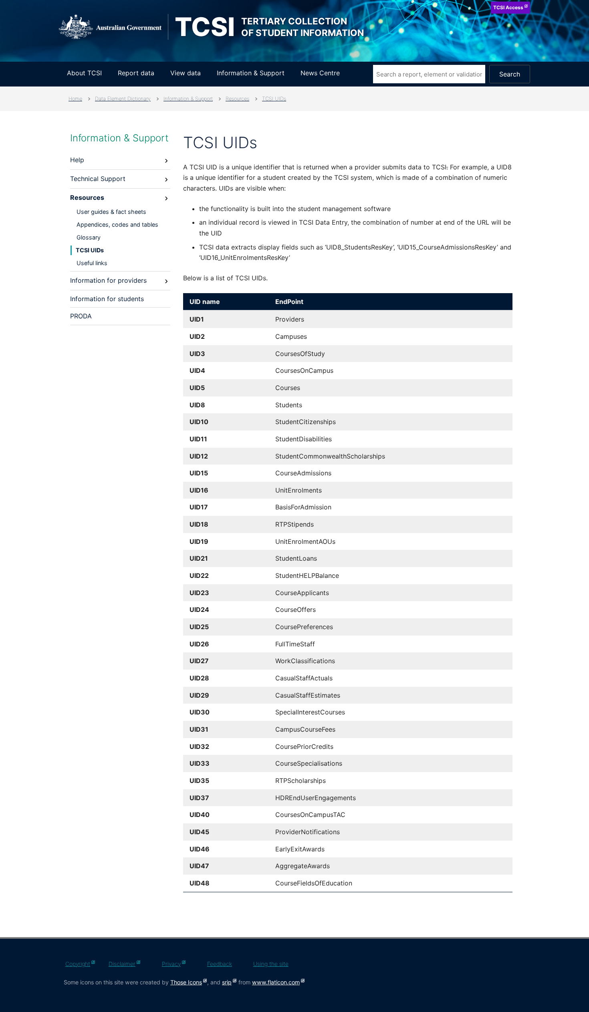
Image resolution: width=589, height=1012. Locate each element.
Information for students (107, 299)
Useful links (92, 263)
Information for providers (108, 280)
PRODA (81, 316)
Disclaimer (122, 963)
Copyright (77, 963)
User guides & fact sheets (111, 211)
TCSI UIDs (274, 99)
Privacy (171, 963)
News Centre (320, 73)
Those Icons (186, 982)
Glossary (89, 237)
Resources (237, 99)
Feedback (219, 963)
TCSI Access (508, 7)
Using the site (270, 963)
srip (227, 982)
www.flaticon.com (276, 982)
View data (185, 73)
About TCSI (84, 73)
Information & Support (250, 73)
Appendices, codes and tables (117, 224)
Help (77, 160)
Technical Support (97, 179)
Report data (136, 73)
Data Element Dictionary (123, 99)
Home (75, 99)
